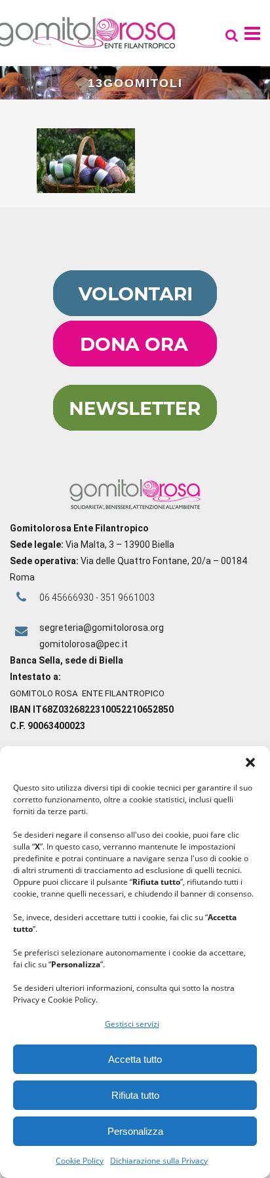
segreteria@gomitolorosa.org (101, 627)
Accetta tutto (135, 1059)
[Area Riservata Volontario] (135, 313)
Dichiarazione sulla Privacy (159, 1160)
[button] (250, 762)
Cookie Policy (80, 1160)
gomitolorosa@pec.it (84, 644)
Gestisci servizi (132, 1023)
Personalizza (135, 1131)
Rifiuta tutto (135, 1095)
